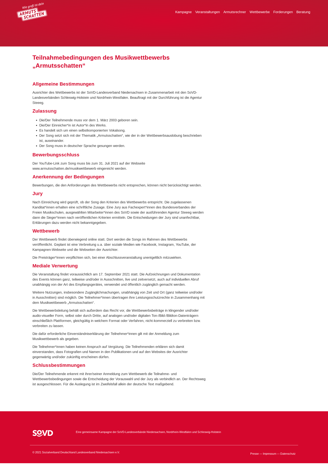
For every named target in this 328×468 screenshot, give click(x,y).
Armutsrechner (234, 12)
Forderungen (283, 12)
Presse (254, 453)
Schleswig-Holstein (209, 432)
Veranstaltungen (207, 12)
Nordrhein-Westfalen (179, 432)
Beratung (303, 12)
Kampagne (183, 12)
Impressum (269, 453)
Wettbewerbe (260, 12)
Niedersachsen (156, 432)
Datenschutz (288, 453)
